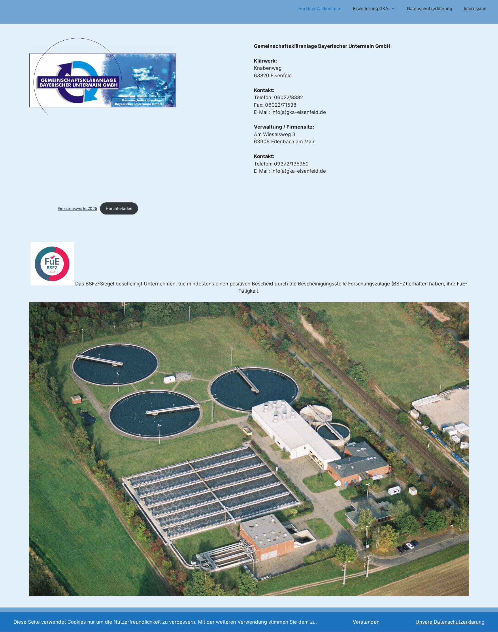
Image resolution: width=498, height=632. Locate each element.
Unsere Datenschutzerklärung (450, 622)
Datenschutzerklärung (429, 8)
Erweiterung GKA (370, 8)
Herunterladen (119, 208)
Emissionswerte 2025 (77, 208)
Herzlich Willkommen (320, 8)
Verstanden (366, 622)
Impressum (475, 8)
